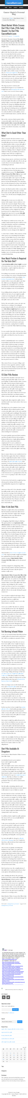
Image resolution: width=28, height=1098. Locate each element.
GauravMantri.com (14, 3)
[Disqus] (14, 928)
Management (10, 903)
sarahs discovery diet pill (7, 1038)
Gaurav (10, 36)
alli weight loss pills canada (8, 1042)
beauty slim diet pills (6, 1035)
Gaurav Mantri (15, 1094)
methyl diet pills (11, 686)
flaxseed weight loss (12, 72)
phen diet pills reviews (15, 461)
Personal (16, 903)
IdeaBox (14, 1095)
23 (3, 1059)
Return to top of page (14, 1092)
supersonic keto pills (6, 1032)
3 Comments (16, 36)
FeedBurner (11, 1012)
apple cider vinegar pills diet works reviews (12, 1029)
